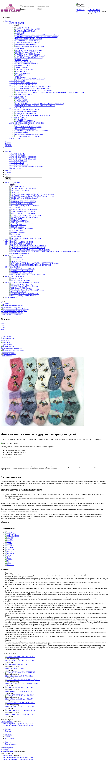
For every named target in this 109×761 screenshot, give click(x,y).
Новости (8, 142)
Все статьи (5, 303)
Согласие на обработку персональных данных (17, 725)
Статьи (7, 736)
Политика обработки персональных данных (17, 724)
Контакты (8, 146)
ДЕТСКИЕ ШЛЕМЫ (17, 81)
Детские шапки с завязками (11, 314)
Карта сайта (9, 738)
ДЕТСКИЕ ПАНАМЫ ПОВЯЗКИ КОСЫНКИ (26, 123)
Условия (8, 144)
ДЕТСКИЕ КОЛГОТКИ (18, 96)
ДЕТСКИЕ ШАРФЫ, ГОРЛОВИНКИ (23, 83)
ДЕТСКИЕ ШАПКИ (16, 23)
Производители (10, 744)
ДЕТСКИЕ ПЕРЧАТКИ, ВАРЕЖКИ (22, 85)
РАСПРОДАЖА (15, 138)
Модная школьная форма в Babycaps (14, 311)
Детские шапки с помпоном (11, 307)
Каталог (8, 21)
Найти (8, 178)
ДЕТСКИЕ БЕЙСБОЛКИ (18, 117)
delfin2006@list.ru (94, 12)
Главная (8, 729)
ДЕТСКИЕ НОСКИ (16, 108)
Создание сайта (7, 722)
